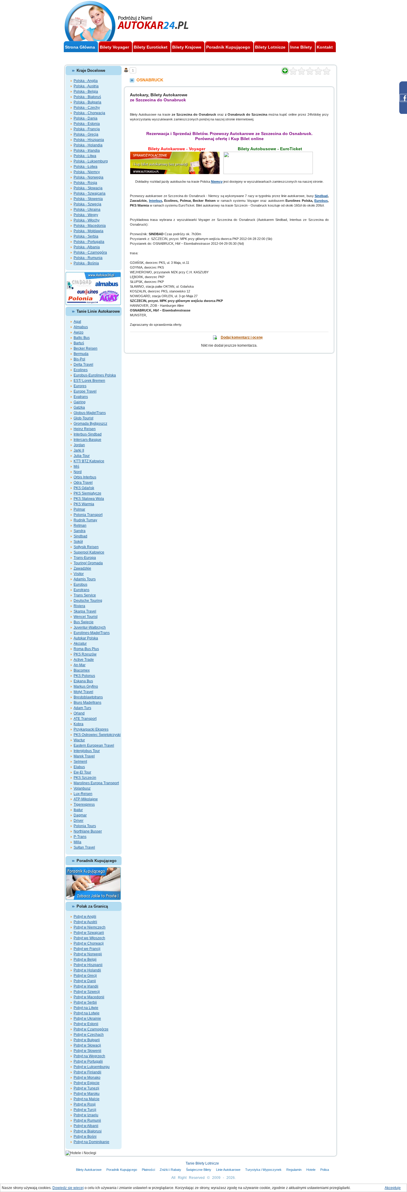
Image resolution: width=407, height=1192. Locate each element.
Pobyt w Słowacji (87, 1045)
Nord (78, 472)
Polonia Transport (88, 515)
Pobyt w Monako (87, 1077)
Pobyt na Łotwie (87, 1013)
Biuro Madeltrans (87, 702)
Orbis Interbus (85, 477)
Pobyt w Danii (85, 981)
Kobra (78, 724)
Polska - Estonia (87, 124)
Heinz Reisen (85, 429)
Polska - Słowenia (88, 199)
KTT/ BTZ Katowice (89, 461)
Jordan (79, 445)
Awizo (78, 332)
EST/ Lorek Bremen (89, 381)
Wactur (79, 740)
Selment (80, 761)
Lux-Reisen (83, 794)
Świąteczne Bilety (198, 1169)
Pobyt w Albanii (86, 1126)
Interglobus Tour (87, 751)
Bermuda (81, 354)
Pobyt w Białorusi (88, 1131)
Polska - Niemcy (87, 172)
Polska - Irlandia (87, 150)
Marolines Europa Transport (96, 783)
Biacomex (82, 670)
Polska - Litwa (85, 156)
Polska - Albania (87, 247)
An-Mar (80, 665)
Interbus (155, 200)
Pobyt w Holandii (87, 970)
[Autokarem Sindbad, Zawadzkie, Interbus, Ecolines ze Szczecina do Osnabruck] (176, 154)
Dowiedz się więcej (68, 1188)
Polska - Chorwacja (89, 113)
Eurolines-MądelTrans (92, 633)
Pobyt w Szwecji (87, 992)
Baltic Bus (82, 338)
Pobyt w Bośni (85, 1136)
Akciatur (80, 643)
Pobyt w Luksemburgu (92, 1067)
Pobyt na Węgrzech (89, 1056)
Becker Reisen (85, 348)
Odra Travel (83, 482)
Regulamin (294, 1169)
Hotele (311, 1169)
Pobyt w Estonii (86, 1024)
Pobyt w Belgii (85, 959)
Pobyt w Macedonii (89, 997)
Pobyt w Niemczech (89, 927)
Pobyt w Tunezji (86, 1088)
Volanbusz (82, 788)
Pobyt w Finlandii (87, 1072)
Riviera (79, 606)
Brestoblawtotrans (88, 697)
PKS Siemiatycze (87, 493)
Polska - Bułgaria (87, 102)
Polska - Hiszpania (89, 140)
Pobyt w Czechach (89, 1035)
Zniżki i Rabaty (170, 1169)
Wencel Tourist (85, 617)
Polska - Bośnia (86, 263)
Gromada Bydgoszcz (90, 423)
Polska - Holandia (88, 145)
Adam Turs (82, 708)
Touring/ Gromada (88, 563)
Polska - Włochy (87, 220)
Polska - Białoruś (87, 97)
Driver (78, 821)
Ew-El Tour (82, 772)
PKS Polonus (84, 676)
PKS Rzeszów (85, 654)
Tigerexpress (84, 804)
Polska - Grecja (86, 134)
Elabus (79, 767)
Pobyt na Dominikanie (91, 1142)
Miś (76, 466)
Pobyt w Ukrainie (87, 1018)
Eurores (80, 386)
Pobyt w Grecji (85, 976)
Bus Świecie (84, 622)
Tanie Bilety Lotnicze (202, 1163)
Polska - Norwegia (88, 177)
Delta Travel (83, 364)
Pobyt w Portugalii (88, 1061)
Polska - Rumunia (88, 258)
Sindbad (80, 536)
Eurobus (80, 584)
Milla (77, 842)
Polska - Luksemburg (91, 161)
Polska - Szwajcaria (89, 193)
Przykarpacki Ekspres (91, 729)
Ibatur (78, 810)
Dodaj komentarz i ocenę (242, 337)
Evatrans (81, 397)
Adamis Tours (85, 579)
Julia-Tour (82, 456)
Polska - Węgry (86, 215)
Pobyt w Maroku (87, 1094)
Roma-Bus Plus (86, 649)
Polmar (79, 509)
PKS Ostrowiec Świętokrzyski (97, 735)
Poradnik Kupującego (121, 1169)
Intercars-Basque (87, 440)
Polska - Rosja (85, 183)
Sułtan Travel (84, 847)
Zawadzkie (82, 568)
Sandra (80, 531)
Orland (79, 713)
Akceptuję (393, 1188)
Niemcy (217, 181)
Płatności (148, 1169)
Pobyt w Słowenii (87, 1051)
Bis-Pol (79, 359)
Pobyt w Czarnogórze (91, 1029)
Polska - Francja (87, 129)
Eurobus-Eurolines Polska (95, 375)
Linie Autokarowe (228, 1169)
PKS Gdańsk (84, 488)
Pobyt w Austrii (85, 922)
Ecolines (81, 370)
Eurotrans (81, 590)
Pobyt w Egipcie (87, 1083)
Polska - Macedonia (90, 226)
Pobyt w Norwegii (88, 954)
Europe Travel (85, 391)
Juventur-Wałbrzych (90, 627)
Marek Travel (84, 756)
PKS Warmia (84, 504)
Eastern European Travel (94, 745)
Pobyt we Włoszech (89, 938)
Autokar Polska (86, 638)
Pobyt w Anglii (85, 916)
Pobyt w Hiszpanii (88, 965)
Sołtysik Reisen (86, 547)
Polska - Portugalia (89, 242)
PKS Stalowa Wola (89, 499)
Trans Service (85, 595)
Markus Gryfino (86, 686)
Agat (77, 322)
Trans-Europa (85, 558)
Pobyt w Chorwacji (89, 943)
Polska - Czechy (87, 108)
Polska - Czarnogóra (90, 252)
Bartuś (79, 343)
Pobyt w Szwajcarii (89, 933)
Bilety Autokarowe (89, 1169)
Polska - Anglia (86, 81)
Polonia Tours (85, 826)
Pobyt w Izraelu (86, 1115)
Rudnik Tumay (85, 520)
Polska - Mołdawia (88, 231)
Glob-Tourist (83, 418)
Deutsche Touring (88, 601)
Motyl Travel (83, 692)
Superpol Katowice (89, 552)
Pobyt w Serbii (85, 1002)
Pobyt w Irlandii (86, 986)
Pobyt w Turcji (85, 1110)
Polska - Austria (86, 86)
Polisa (324, 1169)
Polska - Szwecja (87, 204)
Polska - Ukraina (87, 209)
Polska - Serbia (86, 236)
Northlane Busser (88, 831)
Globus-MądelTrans (90, 413)
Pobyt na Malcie (87, 1099)
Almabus (81, 327)
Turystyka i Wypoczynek (263, 1169)
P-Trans (80, 837)
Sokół (78, 542)
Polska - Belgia (86, 91)
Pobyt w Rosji (85, 1104)
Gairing (80, 402)
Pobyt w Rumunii (87, 1120)
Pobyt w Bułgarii (87, 1040)
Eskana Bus (83, 681)
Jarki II (79, 450)
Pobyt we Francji (87, 949)
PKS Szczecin (85, 778)
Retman (80, 525)
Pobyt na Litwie (86, 1008)
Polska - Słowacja (88, 188)
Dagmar (80, 815)
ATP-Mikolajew (86, 799)
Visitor (79, 574)
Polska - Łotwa (85, 167)
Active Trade (84, 660)
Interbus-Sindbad (88, 434)
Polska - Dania (85, 118)
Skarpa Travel (85, 611)
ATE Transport (85, 719)
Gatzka (79, 407)
